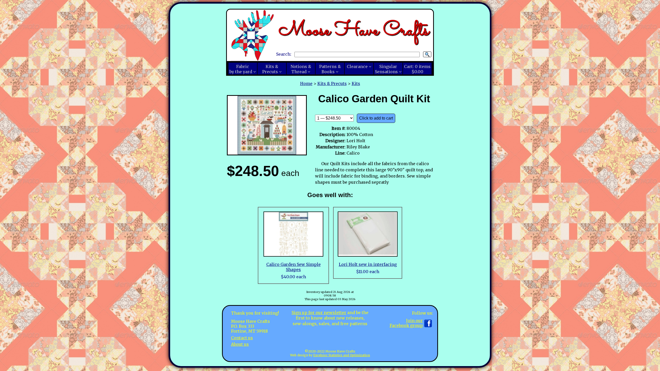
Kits (356, 83)
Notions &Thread (301, 69)
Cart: (417, 69)
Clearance (357, 66)
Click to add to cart (376, 118)
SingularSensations (386, 69)
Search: (283, 54)
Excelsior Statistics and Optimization (341, 355)
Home (306, 83)
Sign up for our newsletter (319, 312)
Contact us (242, 337)
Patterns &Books (330, 69)
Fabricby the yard (240, 69)
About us (240, 344)
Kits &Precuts (270, 69)
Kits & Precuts (332, 83)
